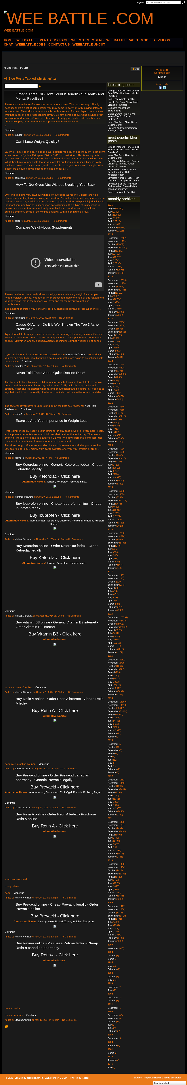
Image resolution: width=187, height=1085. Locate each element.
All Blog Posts (11, 68)
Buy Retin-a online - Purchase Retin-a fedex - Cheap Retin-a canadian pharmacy (123, 186)
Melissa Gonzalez (24, 539)
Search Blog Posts (40, 86)
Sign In (140, 2)
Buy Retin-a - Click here (55, 954)
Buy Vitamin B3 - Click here (54, 633)
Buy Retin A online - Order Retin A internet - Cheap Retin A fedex (123, 179)
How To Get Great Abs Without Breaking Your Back (56, 185)
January (112, 230)
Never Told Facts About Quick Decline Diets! (50, 373)
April (110, 221)
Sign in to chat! (161, 1083)
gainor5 (18, 414)
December (113, 238)
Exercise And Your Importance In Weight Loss (51, 421)
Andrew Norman (23, 897)
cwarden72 (20, 366)
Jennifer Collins (22, 768)
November (113, 241)
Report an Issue (152, 1077)
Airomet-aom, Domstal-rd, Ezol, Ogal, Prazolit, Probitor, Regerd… (67, 792)
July (110, 212)
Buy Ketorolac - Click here (55, 476)
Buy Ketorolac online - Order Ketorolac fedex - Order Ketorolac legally (122, 172)
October (112, 244)
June (110, 215)
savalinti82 (20, 178)
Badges (138, 1077)
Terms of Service (172, 1077)
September (113, 247)
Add (137, 69)
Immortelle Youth (75, 354)
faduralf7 (19, 135)
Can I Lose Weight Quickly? (37, 142)
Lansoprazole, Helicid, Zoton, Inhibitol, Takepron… (67, 921)
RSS (6, 1027)
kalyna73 (19, 458)
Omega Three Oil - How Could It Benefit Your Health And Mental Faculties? (123, 93)
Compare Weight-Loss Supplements (44, 227)
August (111, 208)
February (112, 227)
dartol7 (18, 221)
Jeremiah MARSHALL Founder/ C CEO (47, 1078)
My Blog (24, 68)
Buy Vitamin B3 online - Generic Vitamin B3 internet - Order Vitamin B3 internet (123, 164)
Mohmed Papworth (24, 497)
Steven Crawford (23, 1020)
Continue (10, 130)
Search (183, 2)
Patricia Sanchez (23, 807)
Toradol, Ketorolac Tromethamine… (67, 481)
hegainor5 (20, 318)
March (111, 224)
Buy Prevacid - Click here (54, 786)
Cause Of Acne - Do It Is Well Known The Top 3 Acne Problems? (122, 116)
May (110, 218)
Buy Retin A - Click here (55, 710)
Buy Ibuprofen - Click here (55, 515)
